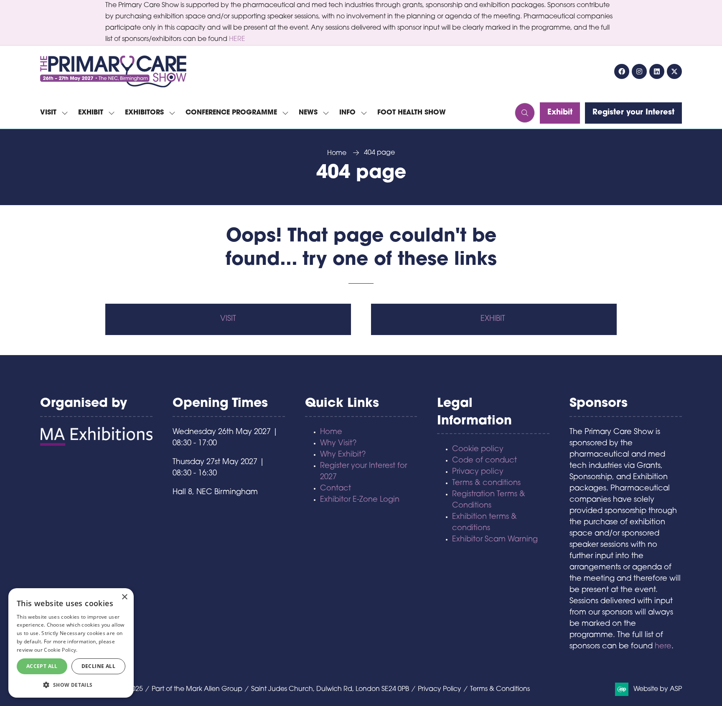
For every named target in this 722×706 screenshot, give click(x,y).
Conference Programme (231, 112)
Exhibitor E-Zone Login (359, 500)
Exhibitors (144, 112)
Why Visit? (338, 443)
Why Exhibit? (343, 455)
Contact (335, 489)
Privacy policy (477, 472)
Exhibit (90, 112)
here (663, 646)
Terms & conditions (486, 483)
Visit (48, 112)
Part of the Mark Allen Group (197, 689)
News (308, 112)
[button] (525, 113)
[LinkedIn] (656, 71)
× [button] (124, 597)
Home (336, 153)
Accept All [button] (42, 666)
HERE (237, 39)
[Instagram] (639, 71)
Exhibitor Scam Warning (495, 539)
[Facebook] (621, 71)
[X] (674, 71)
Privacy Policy (439, 689)
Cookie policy (477, 449)
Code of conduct (484, 461)
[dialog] (71, 643)
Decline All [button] (98, 666)
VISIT (228, 319)
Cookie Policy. (60, 649)
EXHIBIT (493, 319)
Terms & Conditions (500, 689)
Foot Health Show (411, 112)
